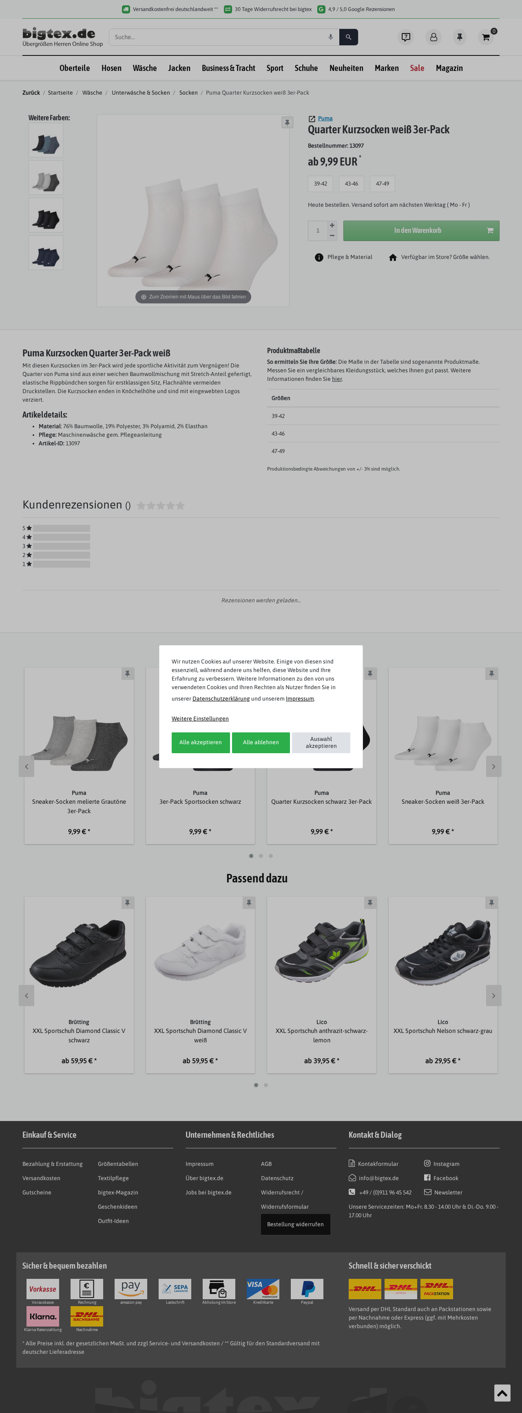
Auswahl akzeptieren (321, 743)
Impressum (300, 698)
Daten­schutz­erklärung (221, 698)
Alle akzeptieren (200, 742)
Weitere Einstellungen (200, 718)
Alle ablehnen (261, 742)
